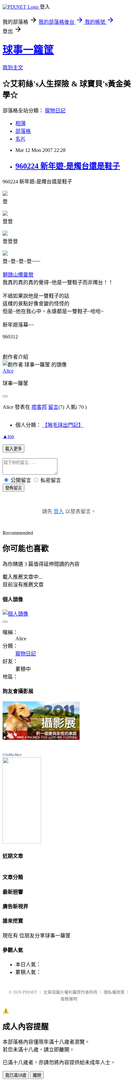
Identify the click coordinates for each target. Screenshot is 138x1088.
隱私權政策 (114, 992)
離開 (37, 1075)
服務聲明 (69, 998)
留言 (53, 407)
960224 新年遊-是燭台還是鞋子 (67, 166)
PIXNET (30, 992)
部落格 (23, 131)
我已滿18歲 (15, 1075)
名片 (20, 139)
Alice (8, 370)
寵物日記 (55, 110)
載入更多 (13, 448)
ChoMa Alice (12, 755)
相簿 (20, 123)
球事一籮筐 (28, 50)
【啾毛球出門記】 (62, 425)
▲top (8, 436)
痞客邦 (39, 407)
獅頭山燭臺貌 (18, 274)
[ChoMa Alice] (22, 842)
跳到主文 (13, 67)
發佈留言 (13, 488)
